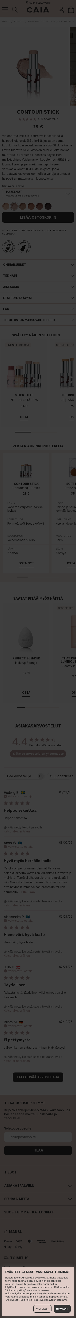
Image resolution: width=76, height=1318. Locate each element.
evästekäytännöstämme (53, 1299)
